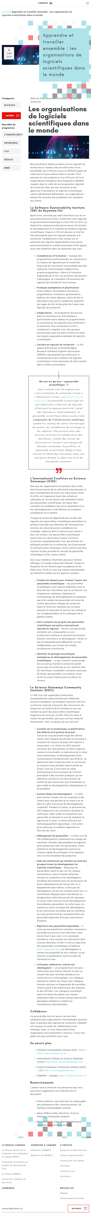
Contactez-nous (67, 1171)
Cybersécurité (12, 134)
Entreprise (11, 143)
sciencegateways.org (48, 949)
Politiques (65, 1166)
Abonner (10, 115)
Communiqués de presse (72, 1198)
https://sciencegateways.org (59, 1070)
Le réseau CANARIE (13, 1145)
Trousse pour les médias (72, 1161)
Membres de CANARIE (41, 1155)
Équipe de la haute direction (73, 1150)
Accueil (6, 12)
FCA (6, 151)
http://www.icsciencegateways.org (64, 1062)
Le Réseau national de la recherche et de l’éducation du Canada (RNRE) (15, 1153)
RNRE (7, 168)
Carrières (8, 1188)
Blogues (9, 105)
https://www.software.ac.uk (51, 1053)
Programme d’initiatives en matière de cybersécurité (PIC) (15, 1165)
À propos (66, 1145)
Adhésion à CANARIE (44, 1145)
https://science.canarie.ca (72, 1075)
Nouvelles (67, 1188)
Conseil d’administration (72, 1155)
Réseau (8, 159)
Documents (65, 1176)
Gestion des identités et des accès (13, 1181)
